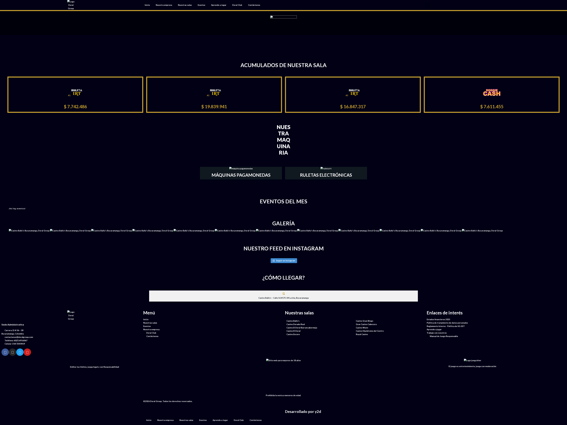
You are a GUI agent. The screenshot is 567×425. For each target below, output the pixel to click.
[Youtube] (27, 352)
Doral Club (237, 5)
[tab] (283, 296)
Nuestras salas (185, 5)
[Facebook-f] (5, 352)
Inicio (147, 5)
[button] (427, 5)
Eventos (201, 5)
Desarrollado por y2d (303, 411)
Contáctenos (254, 5)
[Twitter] (20, 352)
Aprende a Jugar (218, 5)
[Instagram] (12, 352)
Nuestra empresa (164, 5)
